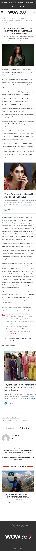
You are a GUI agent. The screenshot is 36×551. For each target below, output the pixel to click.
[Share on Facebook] (22, 428)
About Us (4, 2)
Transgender (25, 420)
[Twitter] (15, 6)
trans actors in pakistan (10, 420)
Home (3, 18)
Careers (20, 2)
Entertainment (13, 18)
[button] (3, 486)
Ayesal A (15, 41)
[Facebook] (12, 6)
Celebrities (23, 18)
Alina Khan (6, 414)
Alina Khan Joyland (19, 414)
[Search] (34, 12)
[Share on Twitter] (24, 428)
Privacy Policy (29, 2)
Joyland (5, 417)
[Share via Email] (28, 428)
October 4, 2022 (11, 334)
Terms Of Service (14, 4)
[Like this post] (20, 428)
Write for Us (12, 2)
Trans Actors (15, 417)
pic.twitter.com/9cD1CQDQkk (20, 329)
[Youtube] (23, 6)
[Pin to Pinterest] (26, 428)
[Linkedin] (20, 6)
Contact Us (24, 4)
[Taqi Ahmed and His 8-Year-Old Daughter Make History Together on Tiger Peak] (18, 481)
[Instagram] (17, 6)
